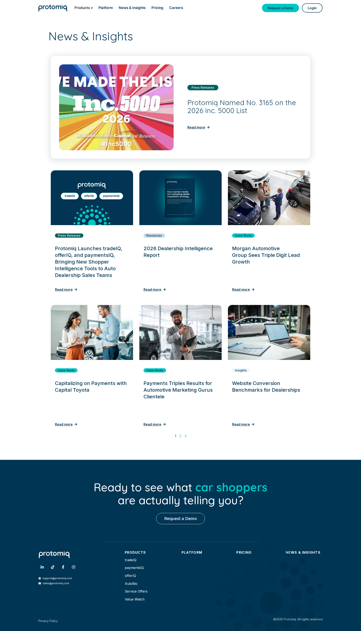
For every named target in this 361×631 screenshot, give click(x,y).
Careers (176, 8)
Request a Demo (280, 8)
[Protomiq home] (53, 7)
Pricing (157, 8)
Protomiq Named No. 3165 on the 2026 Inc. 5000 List (241, 106)
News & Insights (132, 8)
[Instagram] (73, 567)
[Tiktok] (52, 567)
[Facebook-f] (63, 567)
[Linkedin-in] (42, 567)
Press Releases (203, 87)
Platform (105, 8)
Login (312, 8)
